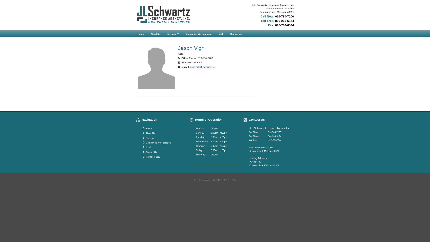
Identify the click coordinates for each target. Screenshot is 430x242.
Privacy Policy (152, 157)
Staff (221, 34)
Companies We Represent (198, 34)
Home (141, 34)
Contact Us (236, 34)
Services (150, 138)
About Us (155, 34)
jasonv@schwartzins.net (202, 67)
